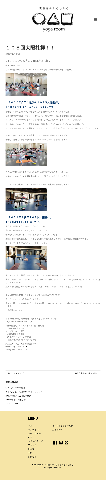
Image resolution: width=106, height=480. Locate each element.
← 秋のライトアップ (14, 373)
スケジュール (17, 344)
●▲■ (25, 347)
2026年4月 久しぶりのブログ (18, 396)
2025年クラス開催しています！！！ (21, 400)
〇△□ (26, 349)
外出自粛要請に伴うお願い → (87, 373)
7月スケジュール (13, 403)
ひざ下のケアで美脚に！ (16, 388)
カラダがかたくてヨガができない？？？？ (24, 392)
